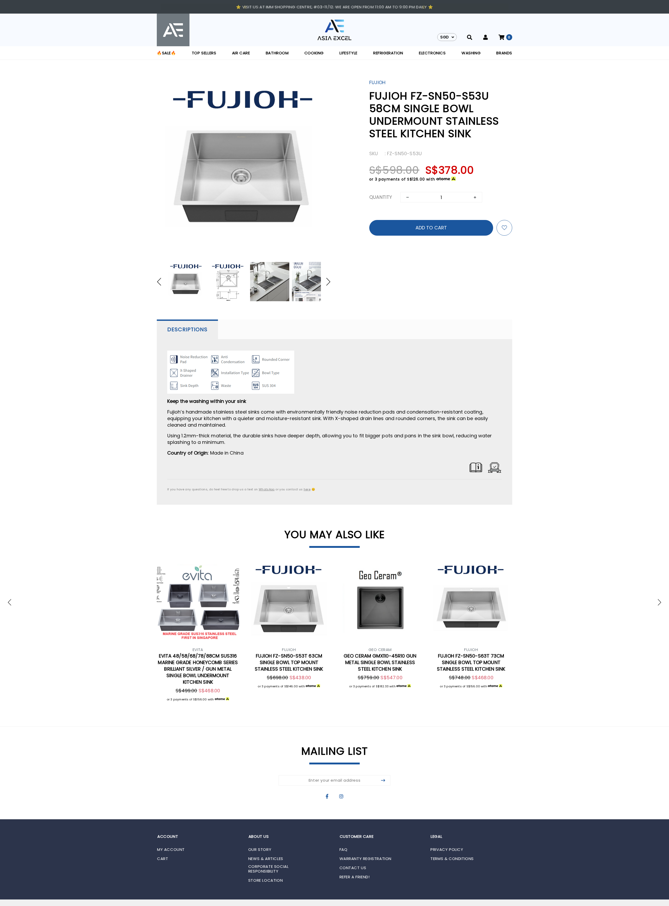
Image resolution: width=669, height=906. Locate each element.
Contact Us (352, 868)
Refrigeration (388, 53)
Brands (504, 53)
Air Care (241, 53)
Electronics (432, 53)
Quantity (380, 197)
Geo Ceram (380, 649)
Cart (162, 858)
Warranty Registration (365, 858)
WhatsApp (267, 489)
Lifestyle (348, 53)
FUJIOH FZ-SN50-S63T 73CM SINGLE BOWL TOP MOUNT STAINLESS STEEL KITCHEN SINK (471, 662)
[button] (161, 281)
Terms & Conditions (452, 858)
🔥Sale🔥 (166, 53)
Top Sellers (204, 53)
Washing (471, 53)
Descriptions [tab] (187, 329)
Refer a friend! (354, 877)
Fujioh (377, 82)
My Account (171, 849)
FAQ (343, 849)
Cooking (314, 53)
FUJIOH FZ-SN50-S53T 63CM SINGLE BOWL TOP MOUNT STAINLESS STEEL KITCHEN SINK (289, 662)
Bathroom (277, 53)
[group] (186, 281)
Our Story (259, 849)
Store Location (265, 880)
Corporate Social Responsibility (268, 869)
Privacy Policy (446, 849)
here (307, 489)
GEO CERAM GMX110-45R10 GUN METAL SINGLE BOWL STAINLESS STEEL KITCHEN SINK (380, 662)
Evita (198, 649)
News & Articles (265, 858)
